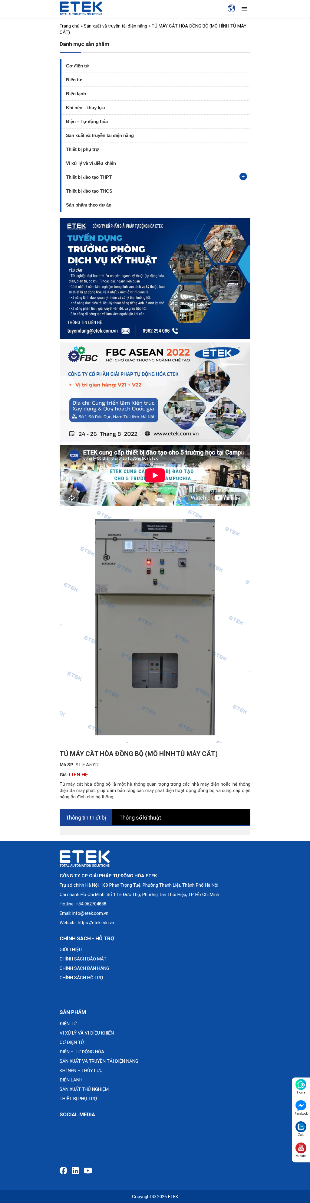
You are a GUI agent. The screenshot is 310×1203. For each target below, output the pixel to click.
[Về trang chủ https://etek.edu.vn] (81, 8)
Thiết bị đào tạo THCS (89, 191)
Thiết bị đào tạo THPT (89, 177)
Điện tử (74, 79)
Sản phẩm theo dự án (88, 204)
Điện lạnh (76, 93)
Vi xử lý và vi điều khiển (91, 163)
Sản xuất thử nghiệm (84, 1089)
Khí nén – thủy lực (85, 107)
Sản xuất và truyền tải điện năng (115, 26)
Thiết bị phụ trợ (82, 149)
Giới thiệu (71, 949)
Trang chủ (69, 26)
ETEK (173, 1196)
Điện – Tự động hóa (87, 121)
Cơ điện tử (77, 65)
